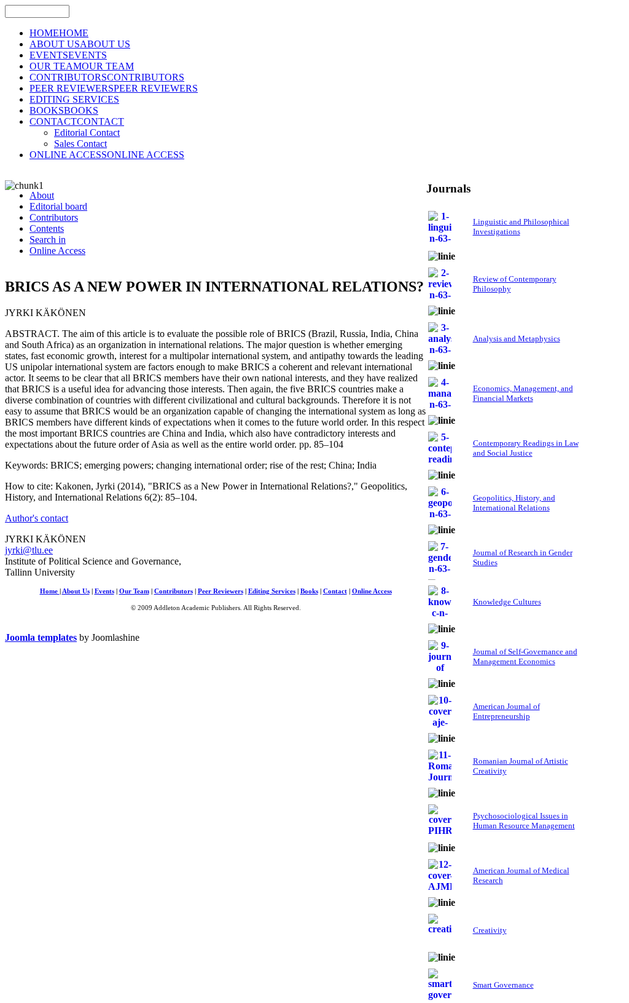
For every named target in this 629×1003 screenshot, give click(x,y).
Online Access (372, 591)
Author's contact (36, 518)
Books (309, 591)
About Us (76, 591)
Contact (335, 591)
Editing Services (271, 591)
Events (104, 591)
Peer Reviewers (220, 591)
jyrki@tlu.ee (29, 550)
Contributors (173, 591)
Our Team (134, 591)
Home (50, 591)
